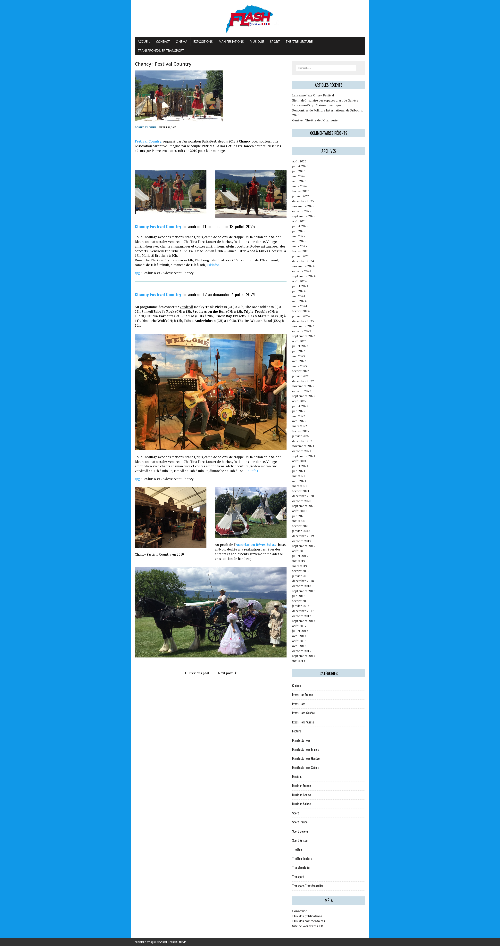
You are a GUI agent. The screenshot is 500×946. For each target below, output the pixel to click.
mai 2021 (298, 476)
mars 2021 (299, 486)
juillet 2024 (300, 286)
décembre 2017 (303, 611)
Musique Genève (301, 795)
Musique (257, 41)
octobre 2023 (301, 331)
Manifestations (231, 41)
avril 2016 (299, 646)
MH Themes (181, 942)
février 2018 (300, 601)
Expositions (203, 41)
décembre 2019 (303, 536)
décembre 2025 (303, 201)
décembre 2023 (303, 321)
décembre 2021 (303, 441)
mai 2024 (298, 296)
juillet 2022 (300, 406)
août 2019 (299, 551)
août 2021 (299, 461)
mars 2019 (299, 566)
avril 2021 (299, 481)
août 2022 (299, 401)
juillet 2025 (300, 226)
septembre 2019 (303, 546)
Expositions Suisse (303, 722)
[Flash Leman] (250, 18)
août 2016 (299, 641)
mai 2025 (298, 236)
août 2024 (299, 281)
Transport (298, 876)
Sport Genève (300, 831)
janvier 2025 (301, 256)
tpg (137, 273)
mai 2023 (298, 356)
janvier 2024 (301, 316)
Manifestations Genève (306, 758)
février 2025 (300, 251)
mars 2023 (299, 366)
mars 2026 (299, 186)
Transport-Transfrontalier (307, 886)
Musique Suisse (301, 804)
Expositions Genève (303, 713)
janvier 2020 (301, 531)
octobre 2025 (301, 211)
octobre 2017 (301, 616)
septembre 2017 (303, 621)
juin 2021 (298, 471)
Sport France (299, 822)
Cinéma (181, 41)
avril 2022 (299, 421)
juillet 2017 (300, 631)
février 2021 (300, 491)
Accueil (144, 41)
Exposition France (302, 694)
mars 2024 (299, 306)
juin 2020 (298, 516)
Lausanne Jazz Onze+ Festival (313, 95)
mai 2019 (298, 561)
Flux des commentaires (308, 921)
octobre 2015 (301, 651)
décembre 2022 (303, 381)
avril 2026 (299, 181)
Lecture (296, 731)
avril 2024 (299, 301)
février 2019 (300, 571)
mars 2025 (299, 246)
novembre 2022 (303, 386)
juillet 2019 (300, 556)
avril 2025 (299, 241)
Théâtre (297, 849)
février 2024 (300, 311)
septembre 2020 (303, 506)
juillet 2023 (300, 346)
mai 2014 (298, 661)
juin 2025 (298, 231)
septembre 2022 (303, 396)
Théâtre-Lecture (299, 41)
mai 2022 (298, 416)
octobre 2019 (301, 541)
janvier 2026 (301, 196)
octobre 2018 (301, 586)
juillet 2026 (300, 166)
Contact (163, 41)
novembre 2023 (303, 326)
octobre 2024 (301, 271)
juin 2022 (298, 411)
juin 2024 (298, 291)
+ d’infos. (213, 265)
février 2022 (300, 431)
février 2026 (300, 191)
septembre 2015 (303, 656)
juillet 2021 (300, 466)
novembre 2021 (303, 446)
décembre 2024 (303, 261)
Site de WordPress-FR (307, 926)
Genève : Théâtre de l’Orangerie (315, 120)
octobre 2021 (301, 451)
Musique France (301, 785)
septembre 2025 (303, 216)
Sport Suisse (299, 840)
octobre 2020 (301, 501)
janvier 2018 (301, 606)
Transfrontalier (301, 867)
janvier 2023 (301, 376)
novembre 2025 (303, 206)
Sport (275, 41)
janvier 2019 (301, 576)
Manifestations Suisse (305, 767)
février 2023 (300, 371)
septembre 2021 (303, 456)
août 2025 (299, 221)
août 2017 (299, 626)
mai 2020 (298, 521)
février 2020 (300, 526)
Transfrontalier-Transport (161, 50)
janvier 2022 (301, 436)
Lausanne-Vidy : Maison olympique (316, 105)
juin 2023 (298, 351)
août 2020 (299, 511)
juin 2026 (298, 171)
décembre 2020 (303, 496)
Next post (225, 673)
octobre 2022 (301, 391)
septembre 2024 (303, 276)
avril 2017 (299, 636)
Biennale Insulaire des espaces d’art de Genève (325, 100)
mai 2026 (298, 176)
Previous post (198, 673)
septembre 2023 (303, 336)
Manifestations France (305, 749)
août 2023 (299, 341)
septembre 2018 (303, 591)
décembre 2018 (303, 581)
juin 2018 (298, 596)
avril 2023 (299, 361)
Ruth (152, 127)
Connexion (299, 911)
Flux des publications (307, 916)
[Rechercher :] (326, 67)
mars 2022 (299, 426)
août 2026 (299, 161)
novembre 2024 (303, 266)
